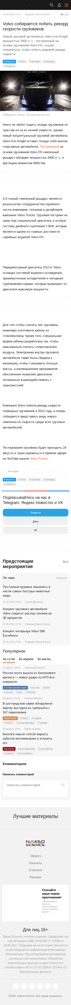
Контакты (35, 863)
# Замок (24, 718)
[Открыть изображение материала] (35, 91)
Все (65, 562)
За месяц (44, 659)
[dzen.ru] (39, 986)
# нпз (19, 692)
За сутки (9, 659)
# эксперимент (24, 753)
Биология (9, 749)
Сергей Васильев (34, 602)
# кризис (8, 692)
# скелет (8, 723)
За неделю (26, 659)
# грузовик (34, 61)
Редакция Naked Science (37, 14)
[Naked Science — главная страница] (19, 5)
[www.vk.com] (23, 986)
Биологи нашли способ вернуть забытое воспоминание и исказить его (27, 738)
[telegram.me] (47, 986)
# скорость (9, 66)
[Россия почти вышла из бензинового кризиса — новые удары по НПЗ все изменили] (62, 677)
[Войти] (66, 5)
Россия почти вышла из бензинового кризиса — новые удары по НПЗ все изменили (29, 677)
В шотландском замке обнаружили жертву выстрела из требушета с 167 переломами (27, 708)
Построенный (49, 146)
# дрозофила (45, 749)
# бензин (35, 687)
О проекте (35, 870)
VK (35, 530)
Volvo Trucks (39, 458)
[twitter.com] (15, 986)
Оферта (35, 856)
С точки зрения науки (15, 687)
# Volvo (22, 61)
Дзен (35, 521)
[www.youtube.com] (31, 986)
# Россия (30, 692)
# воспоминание (26, 749)
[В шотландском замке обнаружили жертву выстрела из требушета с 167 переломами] (62, 708)
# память (8, 753)
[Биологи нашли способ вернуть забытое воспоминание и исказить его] (62, 738)
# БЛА (46, 687)
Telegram (35, 512)
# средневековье (25, 723)
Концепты (9, 61)
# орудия (36, 718)
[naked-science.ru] (55, 986)
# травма (42, 723)
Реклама (35, 877)
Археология (10, 718)
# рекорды (49, 61)
